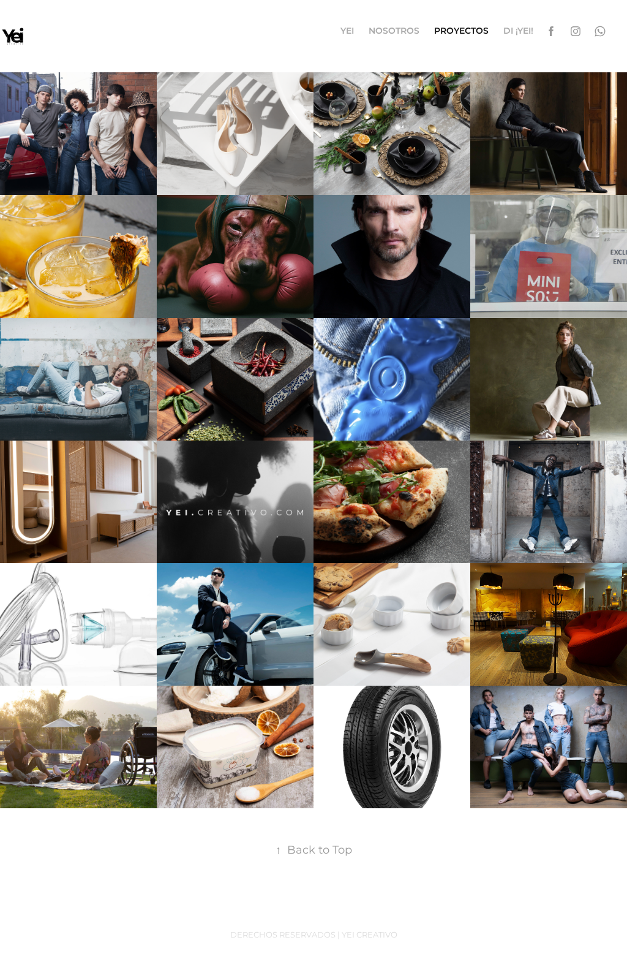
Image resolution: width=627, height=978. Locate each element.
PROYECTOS (461, 31)
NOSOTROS (394, 31)
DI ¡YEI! (518, 31)
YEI (347, 31)
